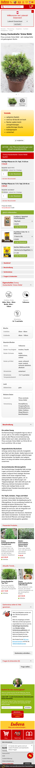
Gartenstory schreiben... (23, 653)
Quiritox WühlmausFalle (22, 247)
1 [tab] (16, 94)
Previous (3, 533)
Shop (5, 738)
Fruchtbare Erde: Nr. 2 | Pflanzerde (21, 232)
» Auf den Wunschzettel (9, 178)
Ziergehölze (19, 29)
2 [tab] (18, 94)
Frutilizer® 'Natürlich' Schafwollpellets (21, 217)
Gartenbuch (29, 738)
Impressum (5, 750)
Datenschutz (6, 753)
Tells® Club (17, 738)
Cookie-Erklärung (7, 758)
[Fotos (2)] (12, 102)
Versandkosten (6, 207)
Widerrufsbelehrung (8, 761)
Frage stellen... (26, 667)
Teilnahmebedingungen (19, 643)
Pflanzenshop (10, 29)
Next (31, 533)
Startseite (3, 29)
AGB (3, 756)
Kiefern (11, 30)
